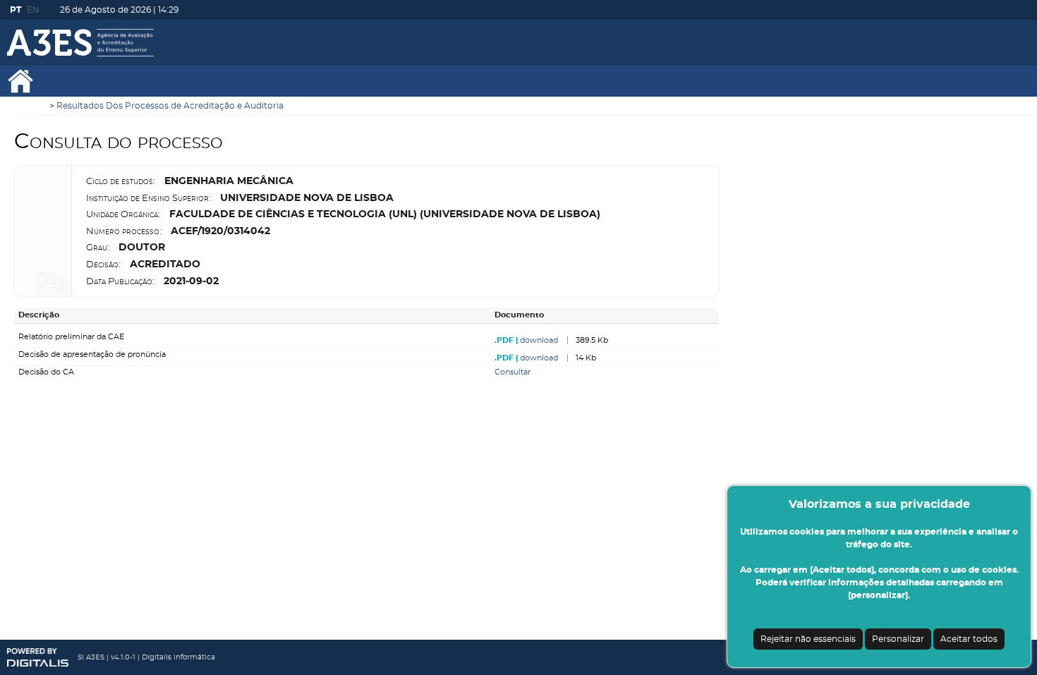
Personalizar (898, 639)
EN (33, 10)
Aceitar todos (968, 639)
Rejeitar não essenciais (808, 639)
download (539, 340)
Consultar (512, 372)
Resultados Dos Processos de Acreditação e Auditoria (170, 106)
